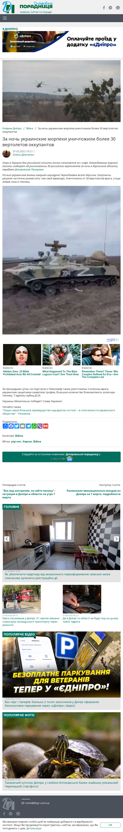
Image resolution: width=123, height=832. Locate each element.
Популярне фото (19, 715)
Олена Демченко (23, 154)
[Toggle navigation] (4, 18)
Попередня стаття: (28, 491)
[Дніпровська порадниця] (10, 804)
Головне (11, 507)
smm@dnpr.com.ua (37, 803)
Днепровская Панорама (29, 169)
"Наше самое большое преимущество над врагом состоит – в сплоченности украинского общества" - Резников (58, 412)
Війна (29, 128)
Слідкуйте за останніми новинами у (61, 456)
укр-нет (16, 441)
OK (110, 825)
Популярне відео (19, 634)
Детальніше (33, 828)
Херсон (27, 441)
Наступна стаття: (94, 489)
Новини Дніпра (12, 128)
